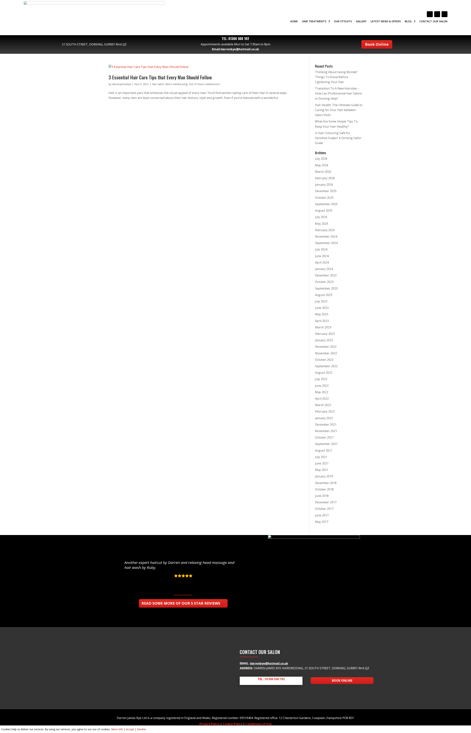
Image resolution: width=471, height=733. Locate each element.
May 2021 (321, 470)
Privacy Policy (209, 724)
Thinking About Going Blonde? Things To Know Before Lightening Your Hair (336, 77)
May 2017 (321, 522)
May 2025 (321, 224)
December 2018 (326, 483)
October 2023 (324, 282)
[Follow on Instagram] (444, 14)
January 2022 (324, 418)
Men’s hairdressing (176, 84)
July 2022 (321, 379)
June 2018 (322, 496)
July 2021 (321, 457)
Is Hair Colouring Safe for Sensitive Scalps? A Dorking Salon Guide (338, 138)
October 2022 (324, 360)
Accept (130, 729)
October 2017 (324, 509)
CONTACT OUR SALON (433, 21)
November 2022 (326, 353)
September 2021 (326, 444)
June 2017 (322, 515)
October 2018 (324, 489)
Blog (408, 21)
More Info (117, 729)
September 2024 (326, 243)
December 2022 (326, 347)
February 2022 (325, 411)
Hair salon (158, 84)
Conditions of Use (258, 724)
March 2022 (323, 405)
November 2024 (326, 236)
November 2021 (326, 431)
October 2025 (324, 198)
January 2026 (324, 185)
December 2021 (326, 424)
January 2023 (324, 340)
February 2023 (325, 334)
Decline (141, 729)
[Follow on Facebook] (430, 14)
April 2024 (322, 262)
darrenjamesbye (121, 84)
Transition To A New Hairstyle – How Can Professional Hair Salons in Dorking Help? (338, 93)
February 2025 (325, 230)
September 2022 (326, 366)
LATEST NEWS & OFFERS (386, 21)
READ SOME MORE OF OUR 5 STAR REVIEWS (180, 603)
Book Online (377, 44)
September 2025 (326, 204)
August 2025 (323, 210)
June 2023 (322, 308)
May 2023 (321, 314)
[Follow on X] (437, 14)
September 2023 (326, 288)
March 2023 (323, 327)
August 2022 (323, 373)
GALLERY (361, 21)
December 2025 (326, 191)
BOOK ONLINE (342, 680)
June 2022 (322, 386)
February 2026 (325, 178)
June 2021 (322, 463)
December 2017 (326, 502)
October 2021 (324, 437)
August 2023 (323, 295)
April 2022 (322, 399)
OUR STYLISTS (343, 21)
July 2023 (321, 301)
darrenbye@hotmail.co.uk (240, 49)
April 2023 (322, 321)
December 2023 (326, 275)
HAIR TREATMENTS (314, 21)
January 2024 (324, 269)
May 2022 (321, 392)
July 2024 (321, 249)
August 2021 (323, 450)
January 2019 (324, 476)
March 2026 (323, 172)
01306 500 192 (238, 38)
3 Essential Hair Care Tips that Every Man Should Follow (160, 77)
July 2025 (321, 217)
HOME (294, 21)
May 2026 (321, 165)
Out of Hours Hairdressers (204, 84)
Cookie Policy (232, 724)
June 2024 (322, 256)
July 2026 (321, 159)
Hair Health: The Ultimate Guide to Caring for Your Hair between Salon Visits (338, 110)
